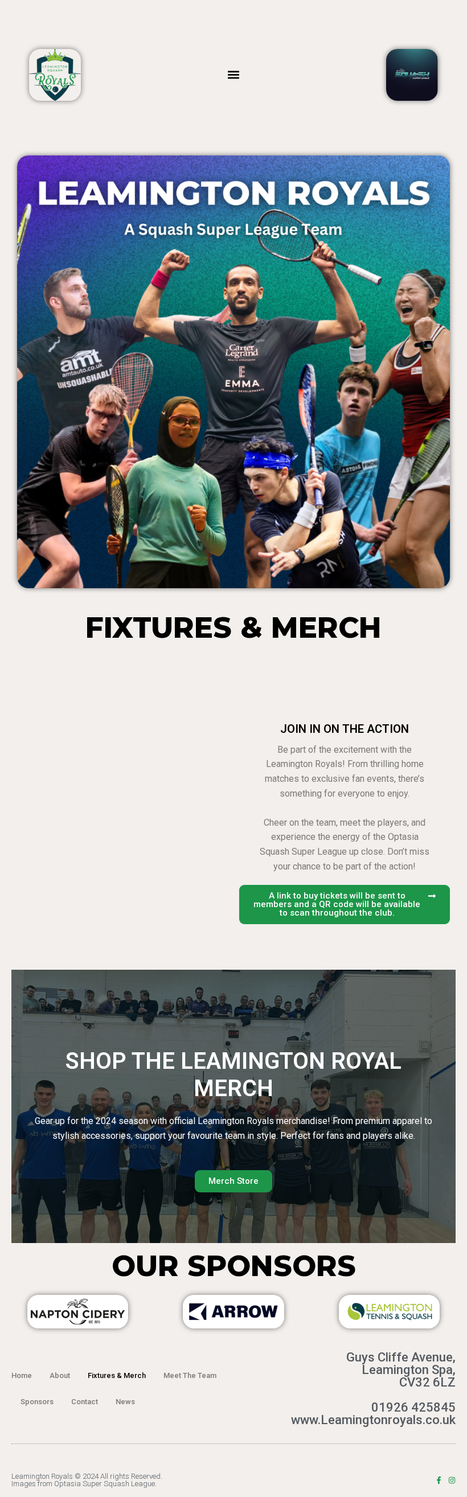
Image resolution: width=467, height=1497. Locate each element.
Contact (84, 1401)
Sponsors (37, 1401)
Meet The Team (189, 1375)
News (125, 1401)
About (60, 1375)
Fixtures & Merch (117, 1375)
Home (21, 1375)
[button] (233, 74)
